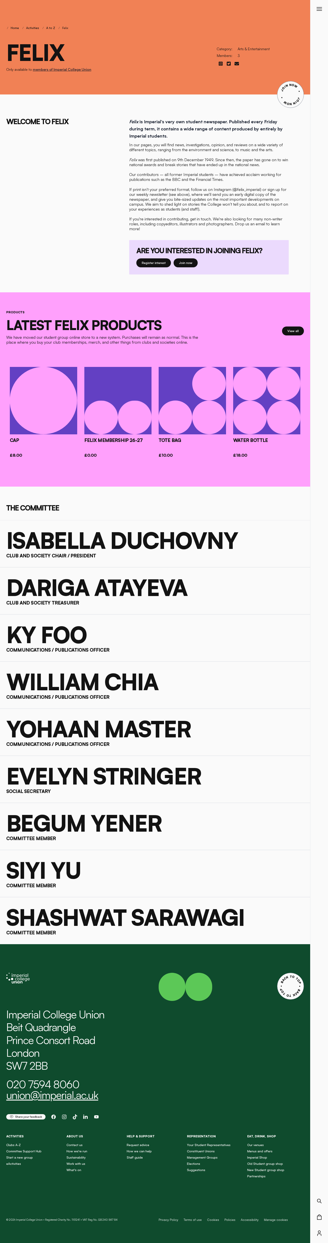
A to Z (50, 28)
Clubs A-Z (13, 1145)
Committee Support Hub (24, 1151)
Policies (229, 1220)
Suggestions (196, 1170)
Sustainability (76, 1157)
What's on (73, 1170)
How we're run (76, 1151)
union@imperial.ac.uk (52, 1095)
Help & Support (141, 1136)
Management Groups (202, 1157)
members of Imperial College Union (62, 69)
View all (295, 331)
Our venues (255, 1145)
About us (74, 1136)
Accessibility (250, 1220)
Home (15, 28)
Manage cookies (276, 1220)
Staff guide (135, 1157)
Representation (201, 1136)
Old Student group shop (265, 1164)
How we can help (139, 1151)
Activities (32, 28)
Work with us (75, 1164)
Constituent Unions (201, 1151)
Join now (185, 263)
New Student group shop (265, 1170)
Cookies (213, 1220)
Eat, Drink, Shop (261, 1136)
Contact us (74, 1145)
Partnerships (256, 1176)
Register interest (156, 263)
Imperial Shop (257, 1157)
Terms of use (193, 1220)
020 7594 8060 (42, 1084)
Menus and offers (259, 1151)
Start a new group (19, 1157)
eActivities (13, 1164)
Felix (65, 28)
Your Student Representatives (208, 1145)
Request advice (138, 1145)
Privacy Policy (168, 1220)
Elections (193, 1164)
